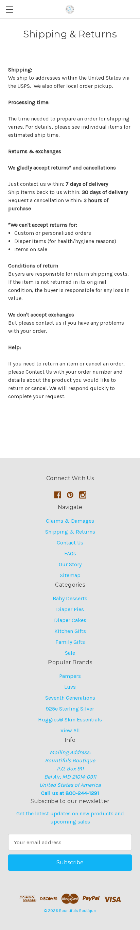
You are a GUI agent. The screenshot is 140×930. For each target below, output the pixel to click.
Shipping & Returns (70, 531)
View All (70, 730)
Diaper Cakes (70, 620)
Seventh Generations (70, 698)
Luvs (70, 687)
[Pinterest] (70, 495)
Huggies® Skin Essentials (70, 719)
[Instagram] (82, 495)
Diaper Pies (70, 609)
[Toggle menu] (9, 9)
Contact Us (38, 372)
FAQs (70, 553)
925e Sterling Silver (70, 708)
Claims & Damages (70, 521)
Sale (70, 653)
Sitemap (70, 575)
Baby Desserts (70, 598)
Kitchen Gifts (70, 631)
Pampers (70, 676)
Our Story (70, 564)
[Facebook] (57, 495)
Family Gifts (70, 642)
